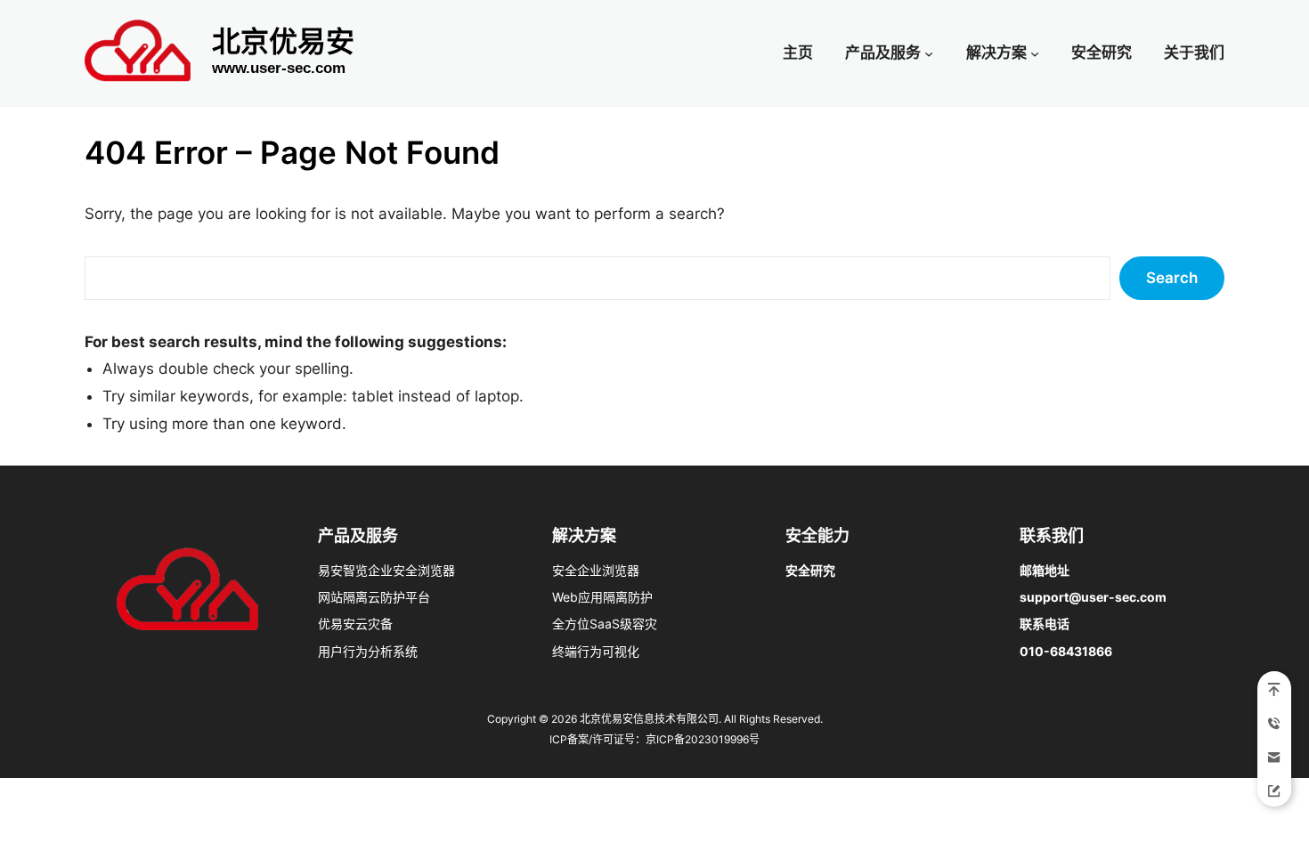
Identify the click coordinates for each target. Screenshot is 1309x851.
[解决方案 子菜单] (1034, 52)
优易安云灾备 (355, 623)
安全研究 (810, 570)
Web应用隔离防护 (602, 596)
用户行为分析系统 (368, 651)
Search (1172, 278)
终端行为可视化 (595, 651)
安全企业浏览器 (595, 570)
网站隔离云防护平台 (374, 596)
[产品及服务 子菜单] (928, 52)
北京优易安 (283, 42)
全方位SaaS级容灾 (604, 623)
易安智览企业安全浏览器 (386, 570)
